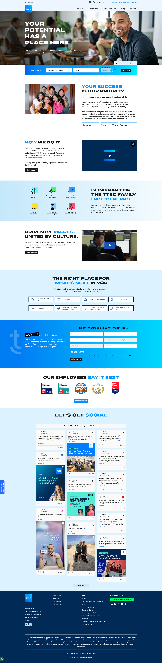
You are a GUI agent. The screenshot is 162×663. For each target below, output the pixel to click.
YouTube (100, 2)
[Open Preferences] (2, 659)
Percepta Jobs (87, 624)
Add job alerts (77, 352)
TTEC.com (28, 606)
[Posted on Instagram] (62, 511)
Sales (84, 604)
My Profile (113, 3)
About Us (79, 9)
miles (115, 70)
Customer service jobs (42, 299)
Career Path (57, 601)
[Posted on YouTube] (123, 497)
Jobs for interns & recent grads (122, 308)
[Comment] (41, 447)
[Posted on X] (62, 432)
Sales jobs (66, 299)
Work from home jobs (97, 299)
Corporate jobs (121, 299)
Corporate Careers (88, 610)
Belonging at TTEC (108, 125)
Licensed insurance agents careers (69, 308)
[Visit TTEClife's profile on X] (39, 432)
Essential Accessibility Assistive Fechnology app (28, 624)
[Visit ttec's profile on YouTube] (100, 497)
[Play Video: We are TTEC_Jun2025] (109, 155)
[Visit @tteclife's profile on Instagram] (39, 510)
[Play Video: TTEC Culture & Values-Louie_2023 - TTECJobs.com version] (109, 245)
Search (125, 70)
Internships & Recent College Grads (94, 621)
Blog (123, 9)
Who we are (86, 125)
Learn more (30, 252)
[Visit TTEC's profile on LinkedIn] (39, 454)
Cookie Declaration (31, 617)
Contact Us (133, 9)
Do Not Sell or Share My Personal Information (81, 653)
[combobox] (86, 70)
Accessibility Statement (33, 614)
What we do (30, 170)
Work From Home (110, 9)
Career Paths (93, 9)
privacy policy (103, 355)
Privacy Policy (29, 609)
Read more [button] (41, 443)
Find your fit (125, 125)
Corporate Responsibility (33, 611)
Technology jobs (42, 308)
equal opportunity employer (50, 638)
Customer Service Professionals (92, 601)
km (115, 71)
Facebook (94, 2)
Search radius (105, 67)
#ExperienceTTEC (114, 441)
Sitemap (27, 620)
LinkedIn (90, 2)
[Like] (38, 447)
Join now (74, 359)
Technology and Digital (89, 613)
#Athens (72, 438)
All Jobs (84, 599)
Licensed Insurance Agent (90, 616)
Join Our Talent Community (128, 3)
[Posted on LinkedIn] (62, 455)
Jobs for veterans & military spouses (96, 308)
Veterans (85, 619)
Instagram (97, 2)
